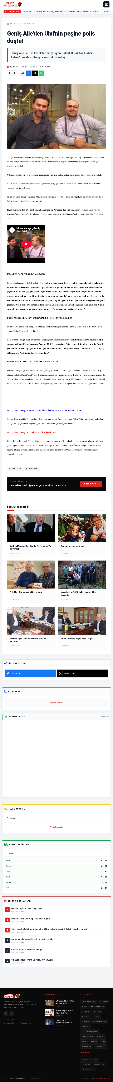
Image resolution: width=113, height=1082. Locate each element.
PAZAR (84, 1007)
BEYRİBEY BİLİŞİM (102, 1078)
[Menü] (106, 4)
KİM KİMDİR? (100, 1046)
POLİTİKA (97, 1012)
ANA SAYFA (15, 24)
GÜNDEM (85, 1022)
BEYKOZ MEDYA (97, 1007)
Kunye (84, 1059)
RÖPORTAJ (29, 24)
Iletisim (94, 1059)
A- (10, 73)
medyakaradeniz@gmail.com (19, 1023)
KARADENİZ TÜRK (89, 1002)
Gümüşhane (86, 1046)
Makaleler (99, 1064)
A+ (15, 73)
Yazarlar (86, 1064)
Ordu (103, 1041)
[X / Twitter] (11, 1013)
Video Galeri (87, 1069)
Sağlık (97, 1017)
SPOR (84, 1041)
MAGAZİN (104, 1002)
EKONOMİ (85, 1012)
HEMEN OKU (89, 484)
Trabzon (93, 1041)
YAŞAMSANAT (87, 1036)
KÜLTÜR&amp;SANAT (90, 1031)
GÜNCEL (100, 1036)
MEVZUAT (86, 1027)
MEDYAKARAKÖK (100, 1022)
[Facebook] (6, 1013)
